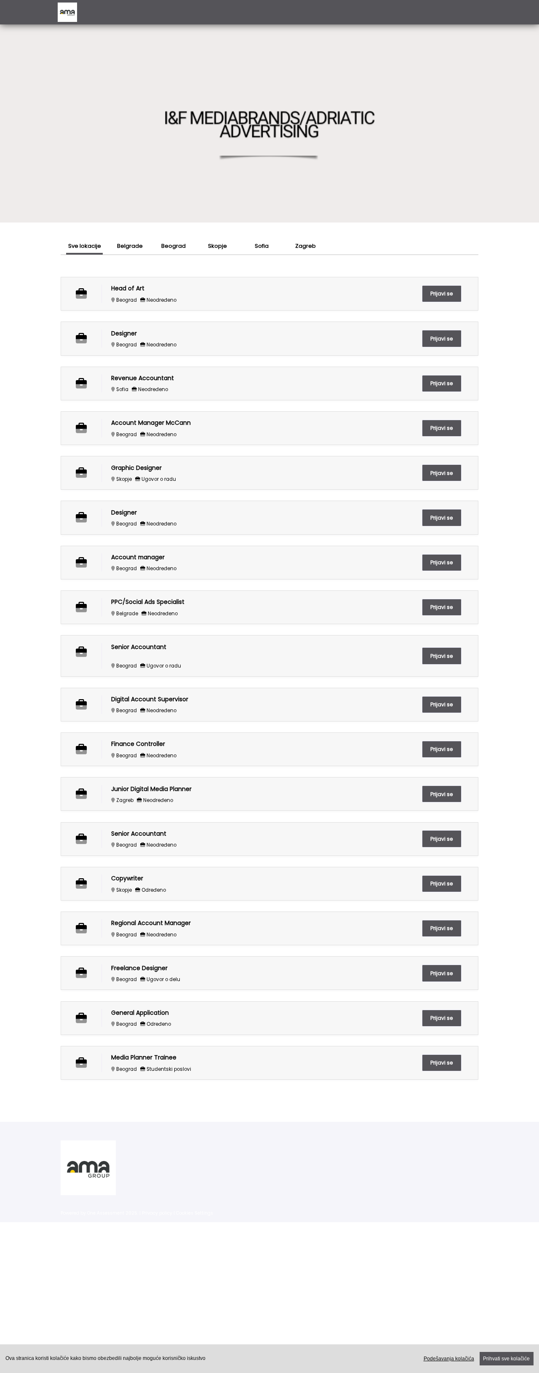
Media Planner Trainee (143, 1057)
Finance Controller (138, 744)
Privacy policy (157, 1213)
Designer (124, 333)
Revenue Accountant (142, 378)
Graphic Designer (136, 468)
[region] (269, 1358)
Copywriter (127, 878)
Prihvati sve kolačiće (506, 1359)
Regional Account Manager (151, 923)
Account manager (138, 557)
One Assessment (105, 1213)
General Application (140, 1013)
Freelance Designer (139, 968)
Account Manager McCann (151, 423)
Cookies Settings (194, 1213)
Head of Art (127, 288)
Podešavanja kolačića (449, 1359)
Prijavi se (441, 293)
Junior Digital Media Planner (151, 789)
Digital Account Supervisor (149, 699)
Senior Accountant (138, 647)
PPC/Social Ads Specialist (147, 602)
